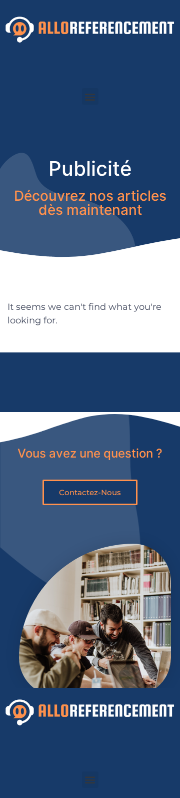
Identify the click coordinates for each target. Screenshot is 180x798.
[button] (90, 96)
